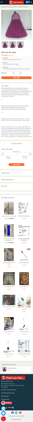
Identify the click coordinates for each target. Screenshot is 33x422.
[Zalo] (3, 408)
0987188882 (4, 387)
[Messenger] (3, 413)
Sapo (20, 419)
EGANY (22, 416)
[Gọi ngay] (3, 419)
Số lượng (3, 73)
